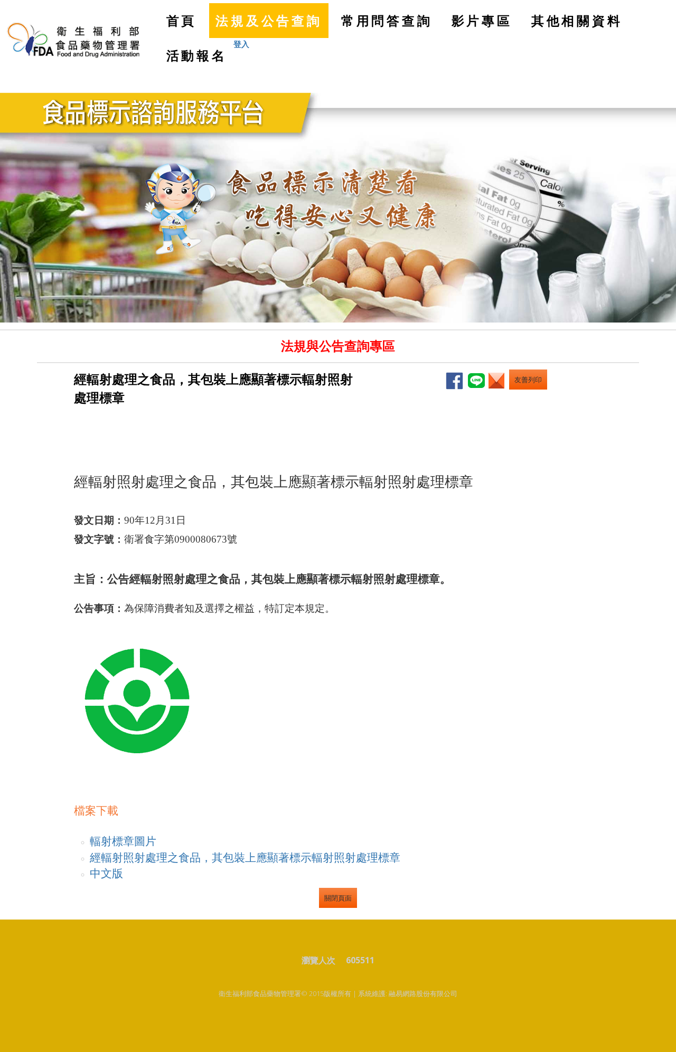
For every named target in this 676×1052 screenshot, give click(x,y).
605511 (360, 960)
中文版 (106, 872)
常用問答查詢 (387, 20)
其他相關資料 (577, 20)
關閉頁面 (338, 898)
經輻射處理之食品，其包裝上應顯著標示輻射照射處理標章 (213, 387)
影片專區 (482, 20)
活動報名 (196, 55)
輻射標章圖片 (123, 840)
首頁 (184, 25)
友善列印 (528, 379)
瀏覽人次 (323, 960)
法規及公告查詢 (268, 20)
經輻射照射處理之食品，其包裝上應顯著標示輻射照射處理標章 (245, 857)
